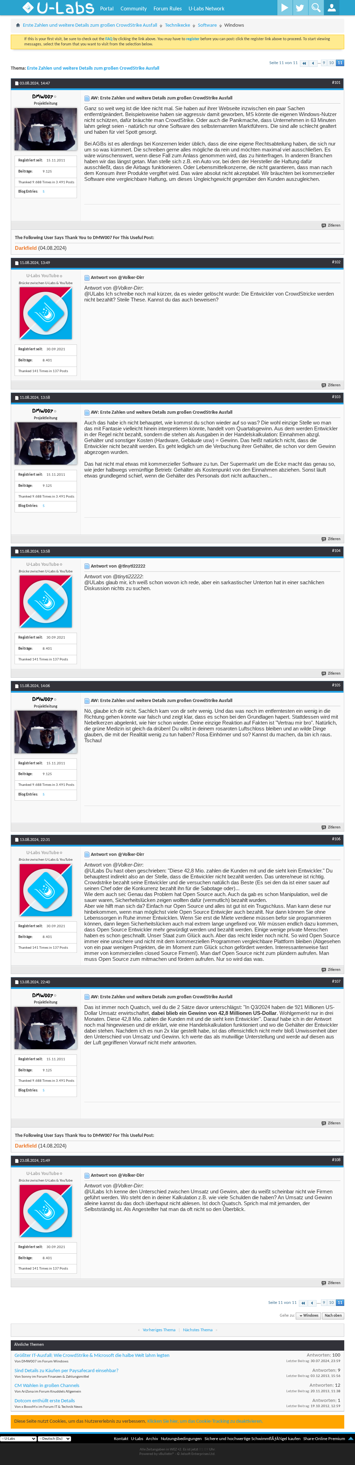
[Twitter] (300, 7)
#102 (336, 262)
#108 (336, 1160)
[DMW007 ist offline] (46, 129)
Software (207, 25)
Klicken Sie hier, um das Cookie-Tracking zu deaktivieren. (205, 1421)
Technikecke (177, 25)
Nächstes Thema (198, 1330)
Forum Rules (168, 9)
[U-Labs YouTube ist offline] (46, 313)
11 (340, 63)
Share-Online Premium (324, 1439)
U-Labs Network (206, 9)
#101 (336, 83)
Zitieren (334, 226)
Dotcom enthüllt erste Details (45, 1401)
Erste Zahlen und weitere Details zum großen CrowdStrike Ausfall (90, 25)
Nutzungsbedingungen (181, 1439)
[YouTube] (285, 7)
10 (331, 63)
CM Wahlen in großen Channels (47, 1385)
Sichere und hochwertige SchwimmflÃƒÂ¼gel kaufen (253, 1439)
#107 (336, 982)
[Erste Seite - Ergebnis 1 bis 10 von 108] (304, 63)
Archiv (152, 1439)
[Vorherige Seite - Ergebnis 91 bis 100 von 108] (313, 63)
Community (134, 9)
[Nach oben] (351, 1439)
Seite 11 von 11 (283, 63)
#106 (336, 839)
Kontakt (121, 1439)
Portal (107, 9)
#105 (336, 685)
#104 (336, 551)
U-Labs (137, 1439)
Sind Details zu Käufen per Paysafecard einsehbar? (67, 1371)
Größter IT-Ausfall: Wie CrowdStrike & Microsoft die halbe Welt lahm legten (92, 1355)
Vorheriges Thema (159, 1330)
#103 (336, 397)
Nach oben (333, 1316)
